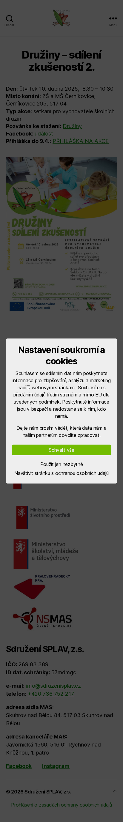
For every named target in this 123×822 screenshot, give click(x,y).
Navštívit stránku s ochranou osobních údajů (61, 473)
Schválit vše (61, 450)
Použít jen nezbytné (61, 464)
